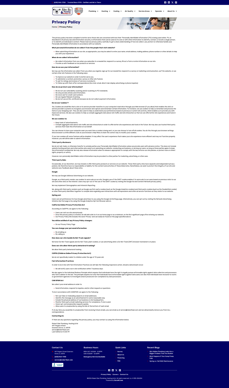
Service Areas (144, 11)
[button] (147, 351)
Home (54, 27)
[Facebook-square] (165, 2)
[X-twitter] (172, 2)
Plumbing (92, 11)
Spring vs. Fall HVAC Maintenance (161, 361)
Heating (105, 11)
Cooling (116, 11)
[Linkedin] (169, 2)
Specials (158, 11)
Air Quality (129, 11)
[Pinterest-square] (176, 2)
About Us (171, 11)
